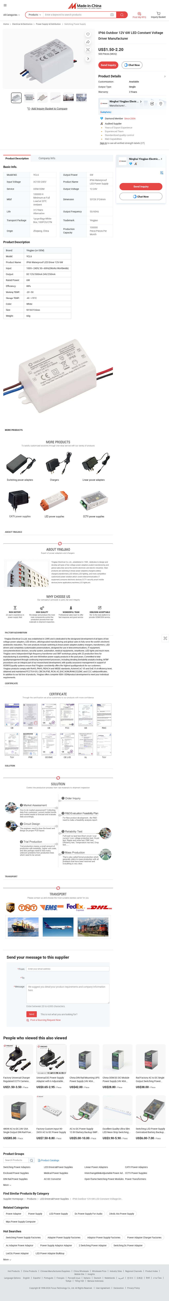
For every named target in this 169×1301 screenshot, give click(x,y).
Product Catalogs (50, 1160)
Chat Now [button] (134, 65)
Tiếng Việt (79, 1281)
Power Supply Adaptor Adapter (56, 1245)
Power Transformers (135, 1179)
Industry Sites (116, 1271)
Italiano (87, 1278)
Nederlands (110, 1278)
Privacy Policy (133, 1288)
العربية (121, 1278)
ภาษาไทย (157, 1278)
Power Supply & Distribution (48, 24)
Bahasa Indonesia (95, 1281)
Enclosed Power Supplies (16, 1173)
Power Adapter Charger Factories (144, 1237)
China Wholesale (81, 1271)
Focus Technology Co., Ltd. (63, 1288)
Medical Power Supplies (56, 1173)
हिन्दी (148, 1278)
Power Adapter (13, 1213)
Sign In (103, 143)
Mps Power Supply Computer (21, 1221)
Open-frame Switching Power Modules (104, 1179)
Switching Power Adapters (16, 1167)
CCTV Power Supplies (136, 1173)
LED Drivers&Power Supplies (58, 1167)
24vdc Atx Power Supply (121, 1213)
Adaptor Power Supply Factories (103, 1237)
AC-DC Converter (52, 1179)
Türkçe (68, 1281)
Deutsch (97, 1278)
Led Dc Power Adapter (17, 1253)
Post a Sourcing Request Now (43, 1019)
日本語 (140, 1278)
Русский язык (74, 1278)
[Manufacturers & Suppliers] (84, 5)
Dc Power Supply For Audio (88, 1213)
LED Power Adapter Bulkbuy (50, 1253)
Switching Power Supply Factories (23, 1237)
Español (36, 1278)
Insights (91, 1274)
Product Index (151, 1271)
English (26, 1278)
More (6, 1259)
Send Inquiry (108, 65)
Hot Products (14, 1271)
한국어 (130, 1278)
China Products (30, 1271)
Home (6, 24)
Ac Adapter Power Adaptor (19, 1245)
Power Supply (35, 1213)
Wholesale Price (99, 1271)
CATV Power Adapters (136, 1167)
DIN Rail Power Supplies (15, 1179)
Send (31, 1014)
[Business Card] (161, 172)
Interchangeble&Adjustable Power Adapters (104, 1173)
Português (48, 1278)
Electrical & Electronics (22, 24)
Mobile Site (79, 1274)
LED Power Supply (58, 1213)
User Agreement (103, 1288)
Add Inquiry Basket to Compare (49, 108)
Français (60, 1278)
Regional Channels (133, 1271)
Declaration (119, 1288)
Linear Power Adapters (96, 1167)
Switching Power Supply (75, 24)
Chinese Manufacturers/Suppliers (55, 1271)
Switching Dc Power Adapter (128, 1245)
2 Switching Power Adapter (93, 1245)
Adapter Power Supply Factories (64, 1237)
